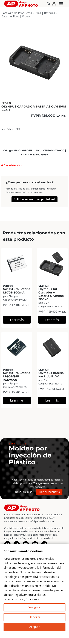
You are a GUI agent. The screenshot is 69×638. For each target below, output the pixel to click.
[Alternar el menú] (61, 3)
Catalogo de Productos (16, 13)
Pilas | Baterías (45, 13)
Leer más (17, 320)
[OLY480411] (34, 58)
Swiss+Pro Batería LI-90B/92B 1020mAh (16, 376)
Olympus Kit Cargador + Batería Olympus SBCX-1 (51, 294)
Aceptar (34, 627)
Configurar (34, 607)
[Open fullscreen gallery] (64, 87)
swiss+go (8, 285)
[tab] (34, 88)
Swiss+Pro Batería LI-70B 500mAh (16, 290)
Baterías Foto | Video (15, 16)
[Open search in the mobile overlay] (48, 3)
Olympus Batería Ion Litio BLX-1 (51, 374)
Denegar (34, 617)
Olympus (6, 103)
